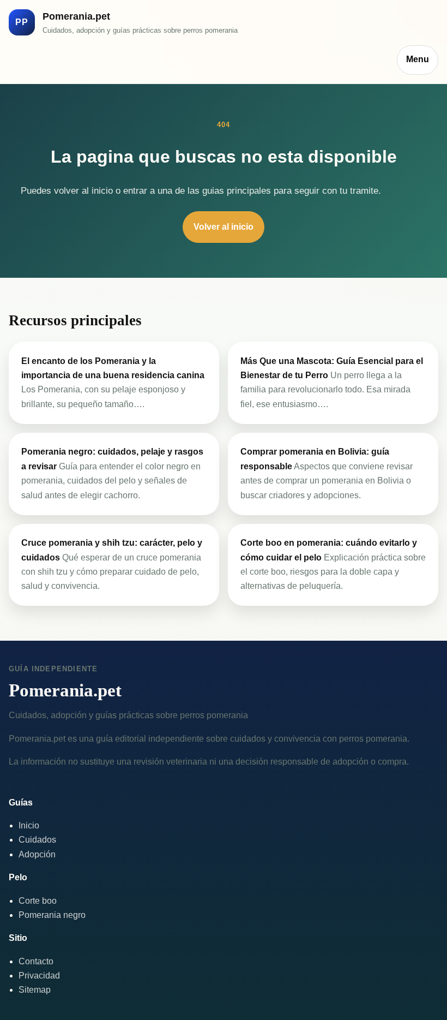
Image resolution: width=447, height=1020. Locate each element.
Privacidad (39, 975)
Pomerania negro (52, 915)
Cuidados (37, 839)
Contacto (36, 961)
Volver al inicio (223, 226)
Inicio (29, 825)
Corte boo (38, 900)
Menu (417, 59)
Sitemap (35, 989)
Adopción (37, 854)
